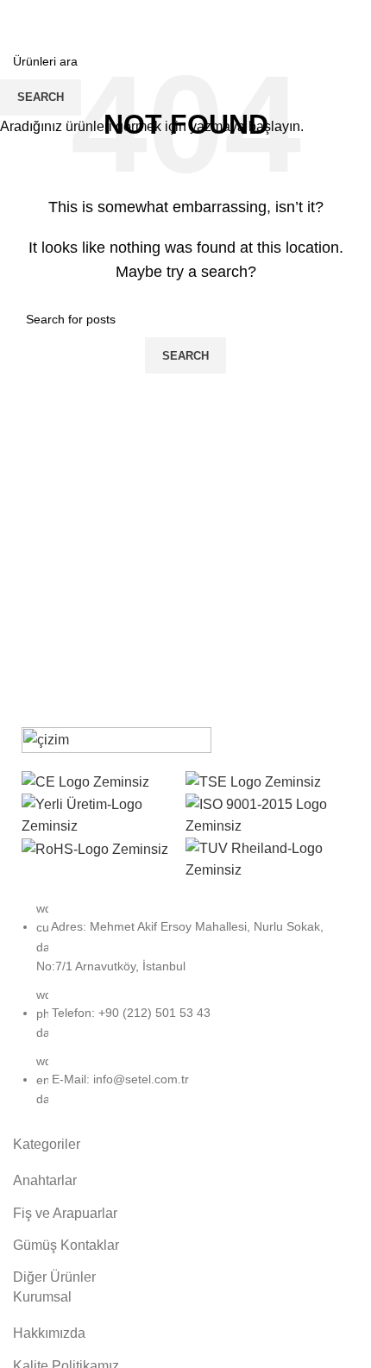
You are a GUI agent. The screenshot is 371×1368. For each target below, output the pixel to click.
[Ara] (336, 17)
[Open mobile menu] (19, 17)
